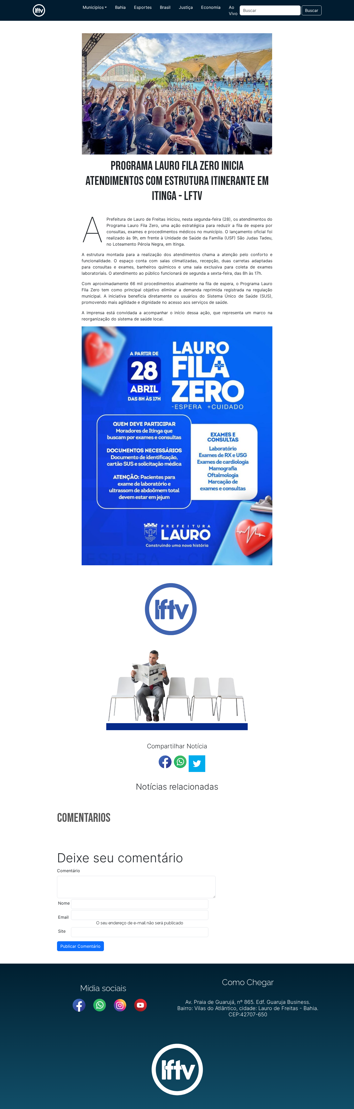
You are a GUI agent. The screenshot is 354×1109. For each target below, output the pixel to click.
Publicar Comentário (80, 946)
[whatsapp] (180, 761)
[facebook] (165, 761)
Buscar (311, 10)
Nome (64, 903)
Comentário (68, 870)
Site (62, 931)
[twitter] (197, 763)
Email (63, 917)
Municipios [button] (93, 7)
